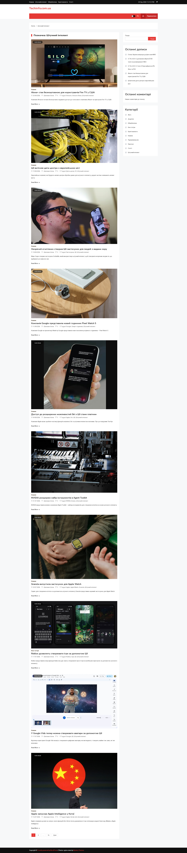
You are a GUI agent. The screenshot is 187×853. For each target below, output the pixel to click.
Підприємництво (133, 140)
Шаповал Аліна (49, 95)
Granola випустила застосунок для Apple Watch (56, 584)
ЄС (76, 171)
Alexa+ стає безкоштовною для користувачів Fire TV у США (63, 92)
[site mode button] (133, 16)
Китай (72, 817)
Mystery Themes (78, 850)
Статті (71, 2)
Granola (81, 587)
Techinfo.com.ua (40, 8)
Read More (34, 104)
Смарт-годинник (77, 326)
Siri (72, 417)
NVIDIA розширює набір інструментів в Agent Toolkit (59, 497)
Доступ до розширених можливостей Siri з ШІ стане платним (64, 414)
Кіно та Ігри (35, 650)
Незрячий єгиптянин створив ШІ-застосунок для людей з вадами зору (69, 249)
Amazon (69, 95)
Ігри (72, 657)
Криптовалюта (63, 2)
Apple (68, 417)
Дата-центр (70, 171)
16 (48, 835)
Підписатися (151, 16)
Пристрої (131, 144)
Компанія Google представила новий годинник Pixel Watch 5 (63, 323)
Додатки (131, 119)
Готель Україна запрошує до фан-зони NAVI (142, 54)
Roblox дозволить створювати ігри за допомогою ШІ (59, 653)
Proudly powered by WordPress (47, 850)
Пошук (127, 35)
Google (68, 326)
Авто (129, 115)
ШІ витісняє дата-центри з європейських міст (55, 168)
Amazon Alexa (76, 95)
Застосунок (70, 252)
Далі (54, 835)
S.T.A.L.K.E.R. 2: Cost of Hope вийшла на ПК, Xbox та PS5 (141, 67)
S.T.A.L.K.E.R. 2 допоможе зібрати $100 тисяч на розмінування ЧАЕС (140, 60)
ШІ (75, 252)
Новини (31, 2)
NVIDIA (68, 501)
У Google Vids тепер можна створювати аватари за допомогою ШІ (66, 733)
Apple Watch (74, 587)
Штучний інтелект (41, 2)
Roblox (68, 657)
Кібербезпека (52, 2)
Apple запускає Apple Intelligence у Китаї (52, 813)
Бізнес (73, 501)
